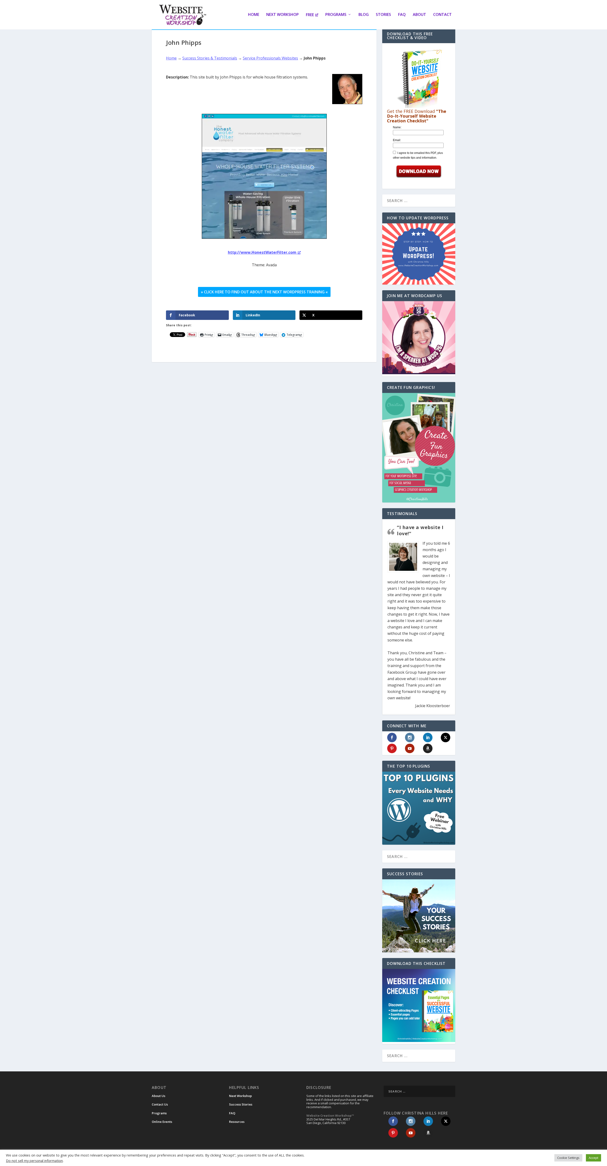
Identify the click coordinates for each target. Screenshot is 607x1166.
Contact (442, 15)
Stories (383, 15)
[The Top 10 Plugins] (418, 808)
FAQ (402, 15)
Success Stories (240, 1104)
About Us (158, 1096)
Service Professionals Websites (270, 58)
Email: (397, 140)
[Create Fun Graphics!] (418, 447)
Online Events (162, 1122)
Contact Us (160, 1104)
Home (253, 15)
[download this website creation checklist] (418, 1040)
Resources (236, 1122)
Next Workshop (282, 15)
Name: (397, 127)
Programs (335, 15)
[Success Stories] (418, 915)
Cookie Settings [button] (568, 1158)
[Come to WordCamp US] (418, 373)
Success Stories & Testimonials (209, 58)
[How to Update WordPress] (418, 254)
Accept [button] (593, 1158)
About (419, 15)
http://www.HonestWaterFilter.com (262, 252)
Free (310, 15)
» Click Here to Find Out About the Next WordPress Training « (264, 292)
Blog (364, 15)
